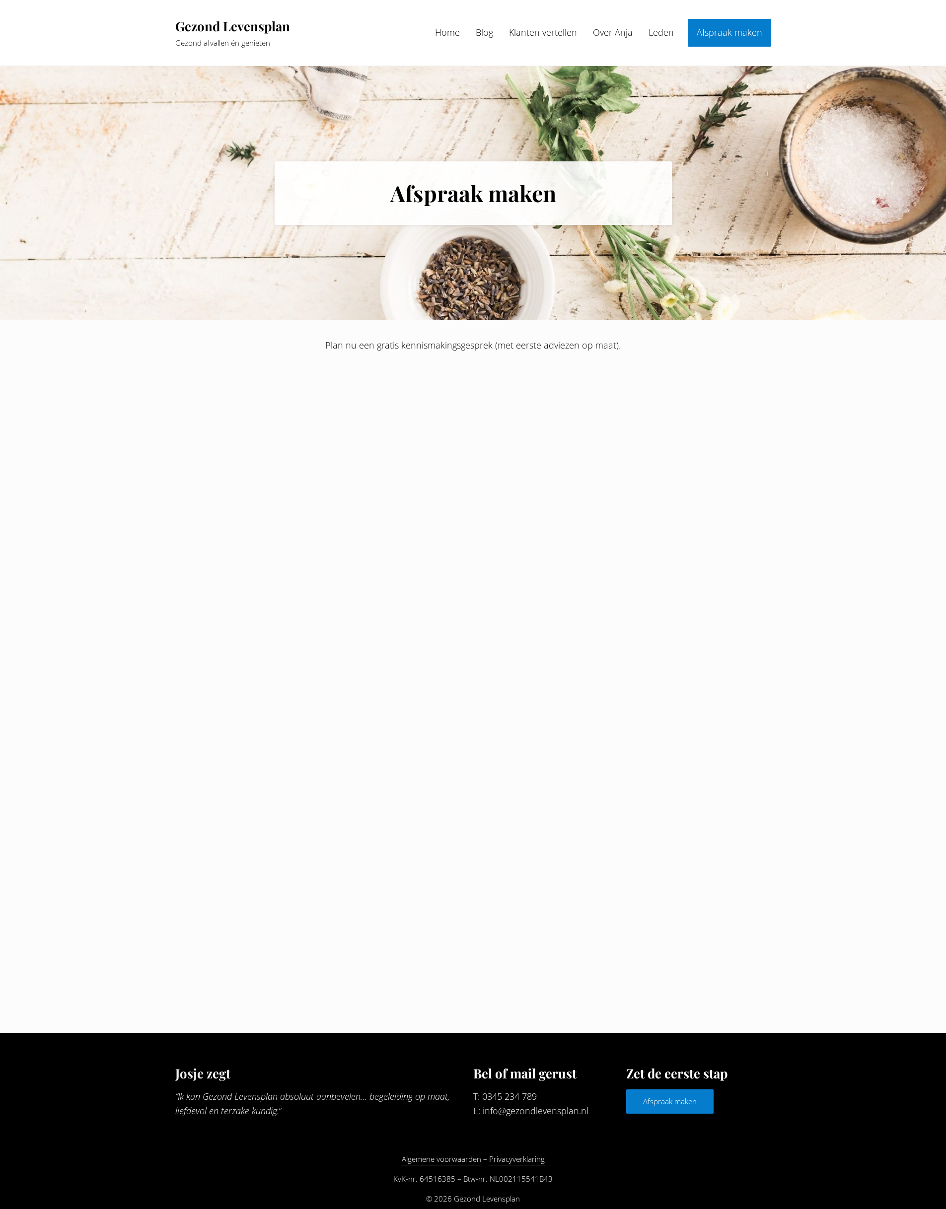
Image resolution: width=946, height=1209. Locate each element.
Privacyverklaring (517, 1159)
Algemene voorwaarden (441, 1159)
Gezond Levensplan (232, 25)
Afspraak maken (670, 1101)
